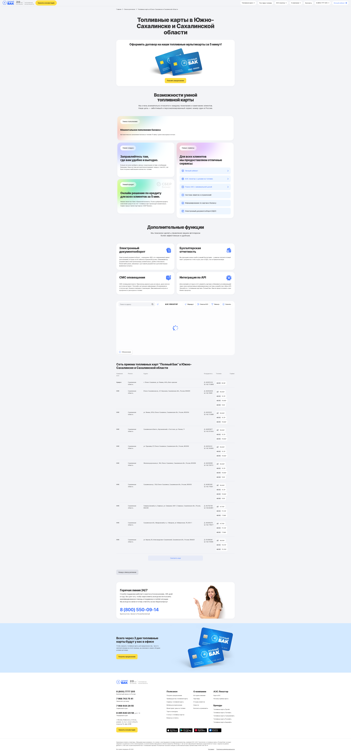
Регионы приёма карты (220, 699)
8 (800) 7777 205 (322, 3)
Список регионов (129, 9)
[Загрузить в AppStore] (172, 730)
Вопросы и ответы (173, 718)
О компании (295, 3)
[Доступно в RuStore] (214, 730)
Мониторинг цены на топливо (176, 708)
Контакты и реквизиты (200, 708)
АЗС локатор (280, 3)
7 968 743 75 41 (124, 698)
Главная (118, 9)
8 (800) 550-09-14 (139, 609)
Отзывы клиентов (199, 702)
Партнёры (196, 699)
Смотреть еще (175, 558)
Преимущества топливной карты (177, 699)
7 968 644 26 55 (125, 705)
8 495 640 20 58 (125, 713)
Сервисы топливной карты (175, 702)
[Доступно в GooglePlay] (186, 730)
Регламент (211, 749)
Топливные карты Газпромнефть (223, 716)
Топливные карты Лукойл (221, 709)
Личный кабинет (339, 3)
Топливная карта (248, 3)
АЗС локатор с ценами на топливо (199, 179)
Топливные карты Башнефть (222, 722)
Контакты (308, 3)
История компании (199, 695)
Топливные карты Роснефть (222, 719)
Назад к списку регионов (127, 572)
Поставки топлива (265, 3)
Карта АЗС (216, 695)
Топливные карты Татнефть (222, 712)
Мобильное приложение (174, 705)
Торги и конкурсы (172, 711)
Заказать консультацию (46, 3)
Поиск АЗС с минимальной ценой (198, 187)
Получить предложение (175, 80)
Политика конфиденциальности (225, 749)
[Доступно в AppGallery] (200, 730)
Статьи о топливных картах (175, 715)
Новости (196, 705)
